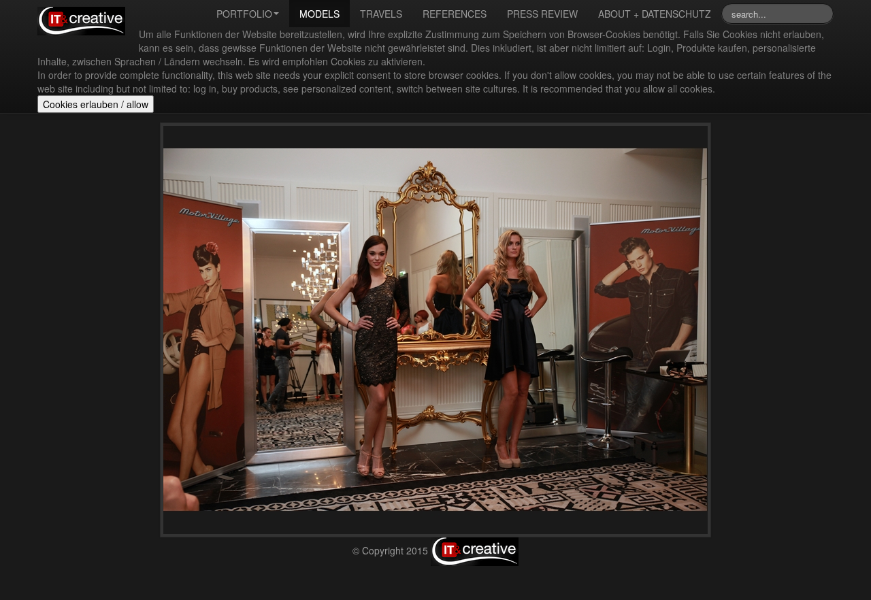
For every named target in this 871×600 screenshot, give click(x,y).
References (455, 13)
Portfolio (244, 13)
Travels (381, 13)
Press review (542, 13)
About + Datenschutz (654, 13)
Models (319, 13)
